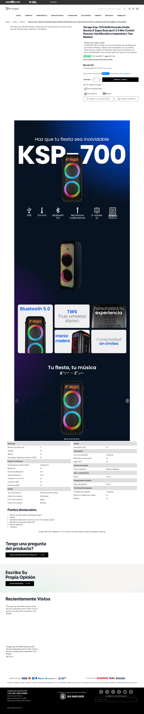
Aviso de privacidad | (103, 682)
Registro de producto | (75, 682)
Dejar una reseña (16, 583)
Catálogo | (17, 682)
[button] (65, 439)
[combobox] (112, 8)
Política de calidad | (116, 682)
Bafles (22, 22)
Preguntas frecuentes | (89, 682)
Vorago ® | (10, 682)
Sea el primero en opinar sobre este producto (98, 59)
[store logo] (12, 8)
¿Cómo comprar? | (26, 682)
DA (136, 682)
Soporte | (35, 682)
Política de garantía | (128, 682)
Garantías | (41, 682)
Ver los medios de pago (92, 85)
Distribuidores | (50, 682)
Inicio (8, 22)
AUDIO (15, 22)
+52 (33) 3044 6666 (17, 693)
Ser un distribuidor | (61, 682)
